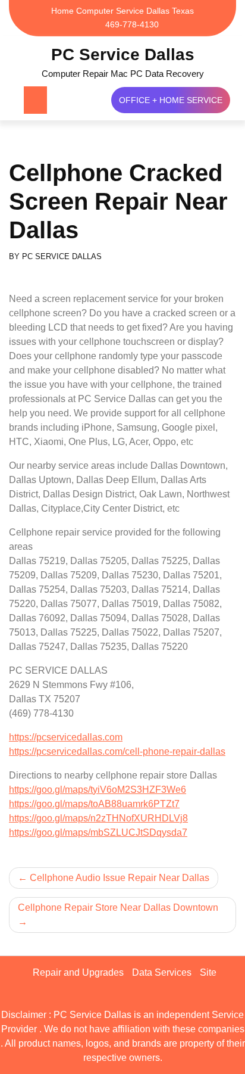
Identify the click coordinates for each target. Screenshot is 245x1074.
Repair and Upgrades (78, 972)
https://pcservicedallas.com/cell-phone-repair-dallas (117, 751)
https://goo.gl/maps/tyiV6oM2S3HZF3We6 (97, 790)
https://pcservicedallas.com (65, 737)
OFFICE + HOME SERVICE (170, 100)
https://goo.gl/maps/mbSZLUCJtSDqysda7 (98, 832)
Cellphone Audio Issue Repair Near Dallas (119, 878)
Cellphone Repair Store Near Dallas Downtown (118, 907)
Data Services (161, 972)
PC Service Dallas (122, 54)
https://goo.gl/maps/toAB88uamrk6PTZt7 (94, 804)
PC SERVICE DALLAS (62, 256)
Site (208, 972)
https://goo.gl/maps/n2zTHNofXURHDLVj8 (98, 818)
